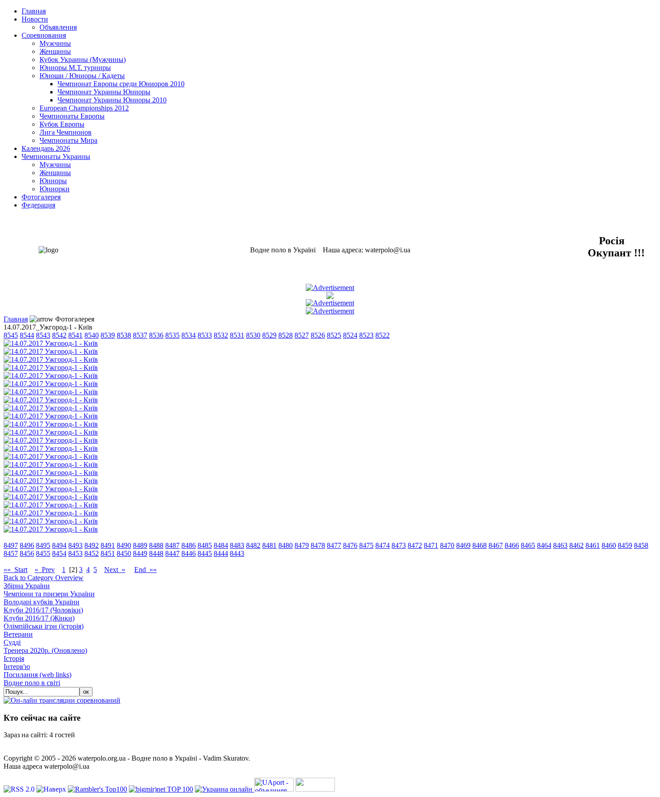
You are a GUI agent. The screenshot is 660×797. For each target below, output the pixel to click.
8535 (172, 335)
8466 (512, 545)
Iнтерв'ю (17, 666)
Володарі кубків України (41, 602)
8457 (11, 553)
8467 (495, 545)
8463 (560, 545)
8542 (59, 335)
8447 (172, 553)
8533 (205, 335)
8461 (592, 545)
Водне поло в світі (32, 683)
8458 (641, 545)
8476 (350, 545)
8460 (609, 545)
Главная (16, 319)
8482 (253, 545)
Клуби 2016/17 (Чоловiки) (43, 610)
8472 (415, 545)
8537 (140, 335)
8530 (253, 335)
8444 (221, 553)
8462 (576, 545)
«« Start (15, 569)
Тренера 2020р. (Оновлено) (45, 650)
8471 (431, 545)
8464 (544, 545)
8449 (140, 553)
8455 (43, 553)
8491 (108, 545)
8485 (205, 545)
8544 (27, 335)
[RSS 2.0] (20, 789)
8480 (285, 545)
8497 (11, 545)
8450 (124, 553)
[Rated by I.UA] (315, 789)
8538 (124, 335)
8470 (447, 545)
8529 (269, 335)
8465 (528, 545)
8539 (108, 335)
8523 (366, 335)
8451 (108, 553)
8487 (172, 545)
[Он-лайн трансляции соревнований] (62, 700)
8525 (334, 335)
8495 (43, 545)
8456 (27, 553)
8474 (382, 545)
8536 (156, 335)
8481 (269, 545)
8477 (334, 545)
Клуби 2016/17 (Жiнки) (39, 618)
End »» (145, 569)
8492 (91, 545)
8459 (625, 545)
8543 (43, 335)
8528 (285, 335)
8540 (91, 335)
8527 (302, 335)
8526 (318, 335)
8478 (318, 545)
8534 (188, 335)
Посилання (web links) (37, 674)
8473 (399, 545)
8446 (188, 553)
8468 (479, 545)
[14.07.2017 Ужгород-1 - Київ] (51, 343)
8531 (237, 335)
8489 (140, 545)
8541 (75, 335)
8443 (237, 553)
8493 (75, 545)
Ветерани (18, 634)
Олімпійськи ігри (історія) (44, 626)
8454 (59, 553)
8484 (221, 545)
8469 (463, 545)
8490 (124, 545)
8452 (91, 553)
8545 (11, 335)
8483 (237, 545)
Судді (12, 642)
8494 (59, 545)
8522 (382, 335)
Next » (114, 569)
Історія (14, 658)
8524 (350, 335)
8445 (205, 553)
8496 (27, 545)
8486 (188, 545)
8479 (302, 545)
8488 (156, 545)
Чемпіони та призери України (49, 594)
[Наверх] (52, 789)
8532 (221, 335)
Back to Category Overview (44, 577)
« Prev (45, 569)
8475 (366, 545)
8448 (156, 553)
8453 (75, 553)
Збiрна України (27, 586)
